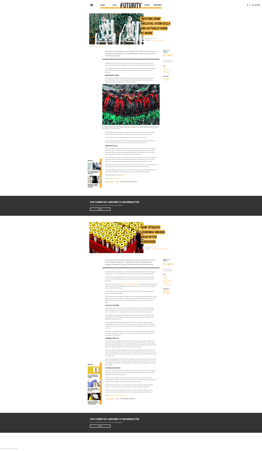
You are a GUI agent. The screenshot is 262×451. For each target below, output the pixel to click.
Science (102, 5)
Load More (131, 437)
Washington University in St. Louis (167, 292)
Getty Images (98, 46)
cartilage (166, 70)
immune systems (168, 281)
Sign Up (100, 209)
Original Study (109, 182)
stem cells (166, 72)
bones (164, 68)
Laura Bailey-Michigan (157, 40)
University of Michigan (167, 79)
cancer (165, 279)
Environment (158, 5)
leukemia (166, 283)
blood (164, 277)
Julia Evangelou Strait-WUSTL (160, 249)
